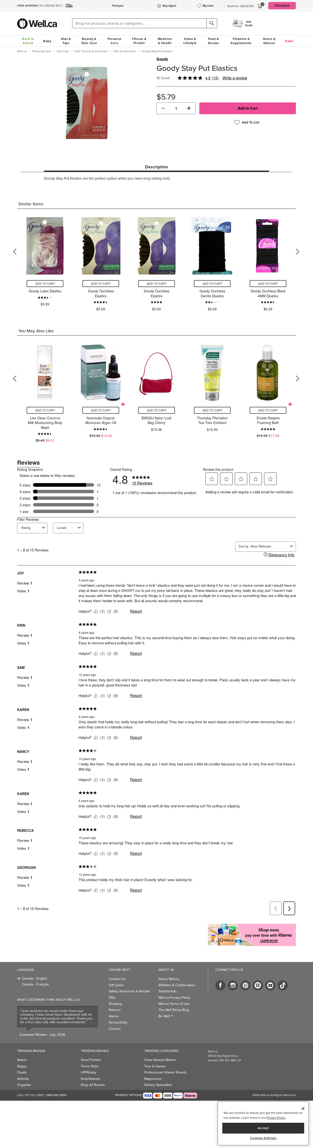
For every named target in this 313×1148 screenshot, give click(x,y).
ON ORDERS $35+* (40, 5)
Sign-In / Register (240, 6)
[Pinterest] (245, 985)
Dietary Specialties (158, 1084)
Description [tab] (156, 167)
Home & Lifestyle (190, 41)
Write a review (235, 78)
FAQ (112, 997)
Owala (21, 1072)
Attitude (23, 1078)
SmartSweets (90, 1078)
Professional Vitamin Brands (165, 1072)
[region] (263, 1123)
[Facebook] (220, 985)
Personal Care (115, 41)
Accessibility (118, 1022)
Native (22, 1059)
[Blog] (258, 985)
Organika (24, 1084)
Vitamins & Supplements (241, 41)
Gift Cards (116, 985)
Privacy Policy (276, 1117)
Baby (47, 41)
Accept (263, 1127)
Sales (289, 41)
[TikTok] (283, 985)
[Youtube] (270, 985)
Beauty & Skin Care (89, 41)
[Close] (303, 1108)
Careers (115, 1028)
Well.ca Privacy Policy (174, 997)
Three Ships (90, 1066)
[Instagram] (233, 985)
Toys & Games (155, 1066)
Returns (115, 1009)
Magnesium (153, 1078)
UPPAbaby (88, 1072)
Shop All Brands (93, 1084)
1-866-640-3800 (55, 1095)
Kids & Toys (66, 41)
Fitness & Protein (139, 41)
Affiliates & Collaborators (176, 985)
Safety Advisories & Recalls (129, 991)
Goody (162, 59)
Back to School (28, 41)
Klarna (113, 1016)
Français (117, 5)
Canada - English (34, 978)
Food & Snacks (213, 41)
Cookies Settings (263, 1138)
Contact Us (117, 979)
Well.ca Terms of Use (174, 1003)
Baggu (22, 1066)
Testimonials (167, 991)
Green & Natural (269, 41)
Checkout (282, 5)
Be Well (165, 1016)
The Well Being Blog (173, 1009)
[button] (163, 108)
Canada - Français (35, 984)
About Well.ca (168, 979)
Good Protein (91, 1059)
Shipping (115, 1003)
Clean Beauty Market (160, 1059)
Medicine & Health (165, 41)
